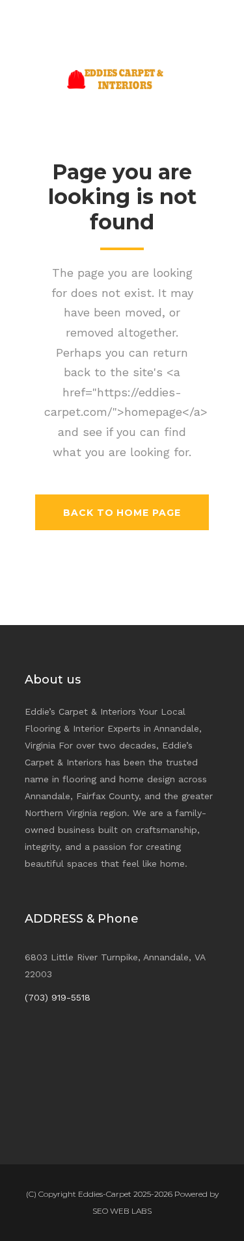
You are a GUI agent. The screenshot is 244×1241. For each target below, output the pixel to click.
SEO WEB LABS (122, 1211)
